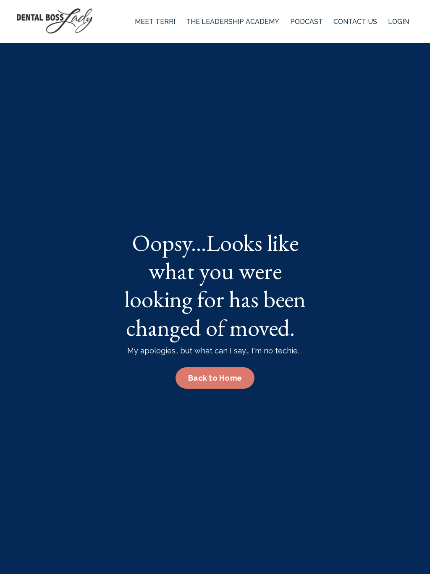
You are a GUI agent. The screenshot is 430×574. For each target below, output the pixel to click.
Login (398, 22)
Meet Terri (155, 22)
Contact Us (355, 22)
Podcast (306, 22)
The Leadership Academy (232, 22)
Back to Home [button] (215, 378)
